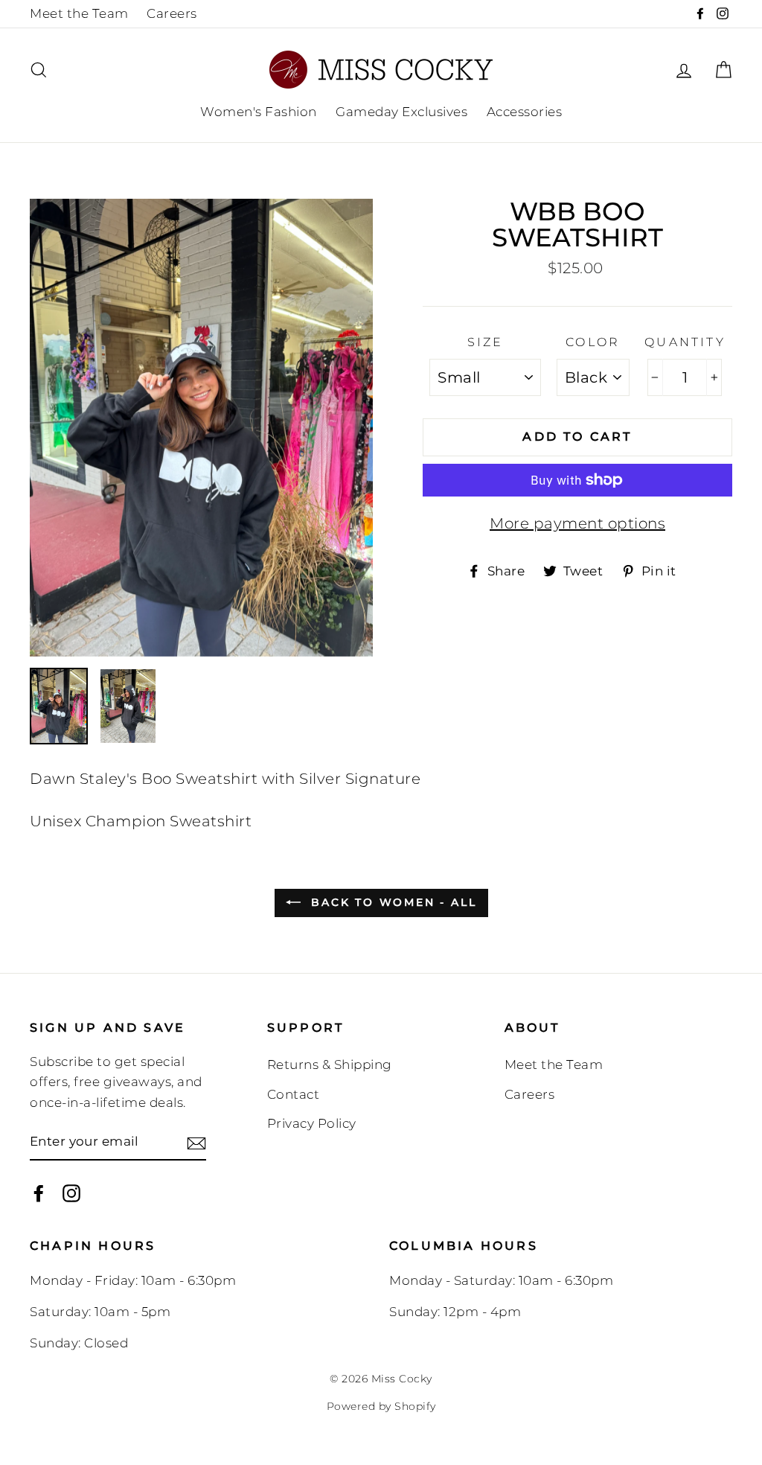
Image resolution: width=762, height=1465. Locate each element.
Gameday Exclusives (401, 111)
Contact (293, 1094)
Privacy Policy (311, 1123)
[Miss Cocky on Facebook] (39, 1193)
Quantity (685, 342)
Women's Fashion (258, 111)
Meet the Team (79, 13)
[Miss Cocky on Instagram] (71, 1193)
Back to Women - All (392, 902)
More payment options (577, 523)
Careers (172, 13)
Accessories (525, 111)
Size (485, 342)
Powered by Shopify (381, 1406)
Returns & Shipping (329, 1064)
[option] (201, 428)
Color (593, 342)
